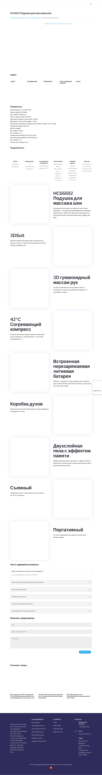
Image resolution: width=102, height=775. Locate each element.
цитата (78, 81)
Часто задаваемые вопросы (66, 82)
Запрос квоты (97, 390)
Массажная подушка (34, 18)
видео (13, 81)
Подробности (48, 81)
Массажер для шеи (21, 18)
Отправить (85, 652)
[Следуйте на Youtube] (51, 767)
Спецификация (32, 81)
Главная (12, 18)
